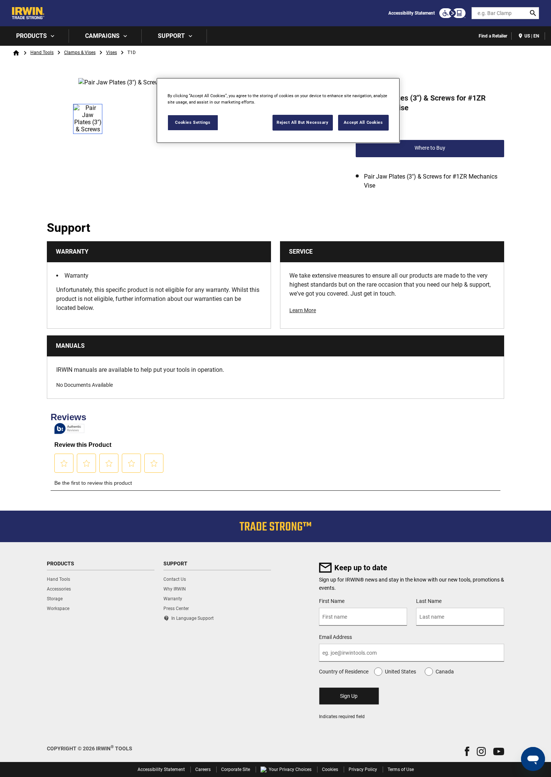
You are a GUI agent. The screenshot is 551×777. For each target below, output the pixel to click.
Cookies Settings (192, 122)
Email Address (335, 637)
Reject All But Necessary (303, 122)
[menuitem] (34, 36)
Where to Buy (430, 148)
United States (400, 672)
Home (16, 53)
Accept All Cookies (363, 122)
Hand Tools (42, 52)
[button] (467, 751)
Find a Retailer (493, 36)
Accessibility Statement (411, 13)
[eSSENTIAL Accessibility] (452, 13)
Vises (111, 52)
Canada (445, 672)
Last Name (429, 601)
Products (31, 35)
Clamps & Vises (80, 52)
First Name (331, 601)
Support (171, 35)
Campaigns (102, 35)
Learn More (302, 310)
